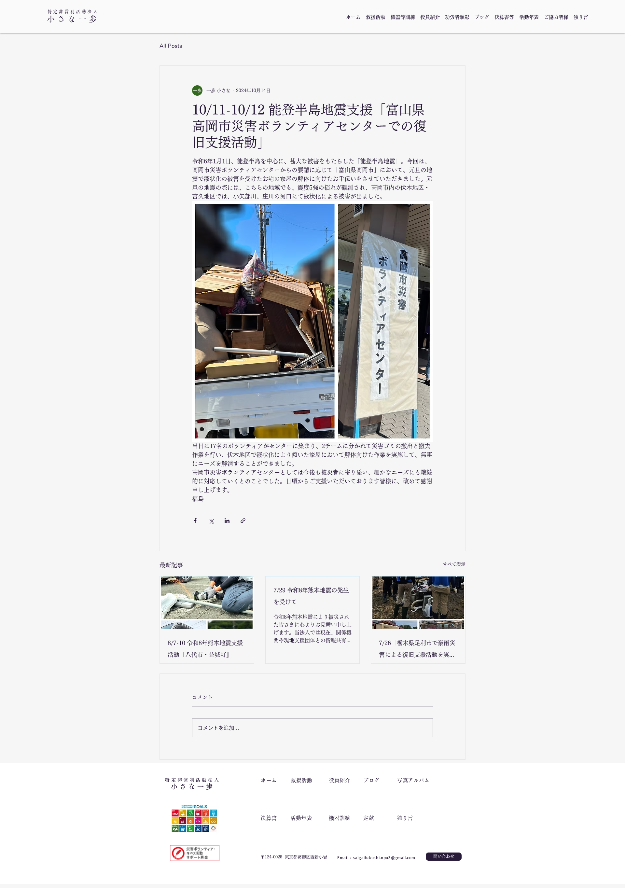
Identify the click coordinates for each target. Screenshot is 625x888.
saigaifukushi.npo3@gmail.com (384, 857)
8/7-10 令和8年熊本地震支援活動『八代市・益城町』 (205, 649)
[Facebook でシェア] (195, 521)
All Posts (171, 46)
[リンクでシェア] (243, 521)
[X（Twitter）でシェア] (211, 521)
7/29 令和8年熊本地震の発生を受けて (311, 596)
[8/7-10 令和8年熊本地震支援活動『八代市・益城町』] (207, 602)
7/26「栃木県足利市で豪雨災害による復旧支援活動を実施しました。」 (417, 650)
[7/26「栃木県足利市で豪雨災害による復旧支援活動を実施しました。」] (418, 602)
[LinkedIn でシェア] (227, 521)
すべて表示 (454, 564)
